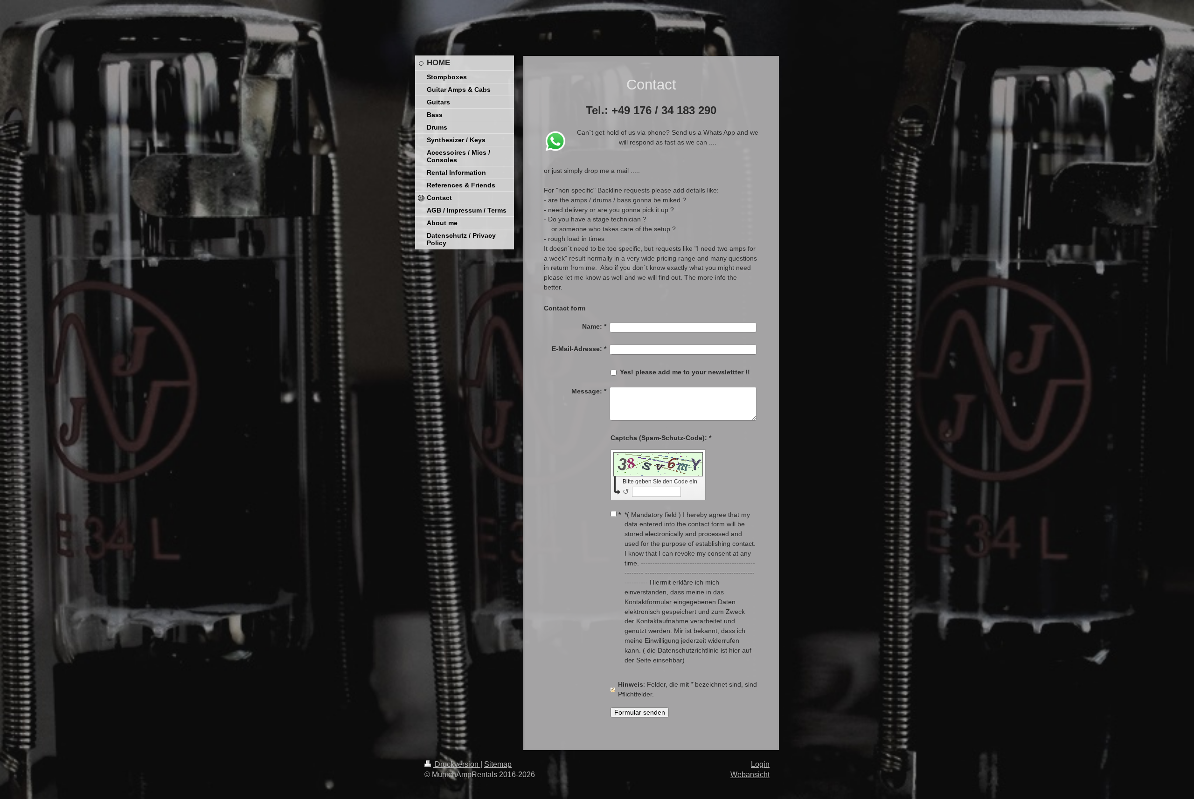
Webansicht (750, 774)
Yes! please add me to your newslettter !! (685, 372)
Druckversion (456, 764)
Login (760, 764)
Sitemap (498, 764)
